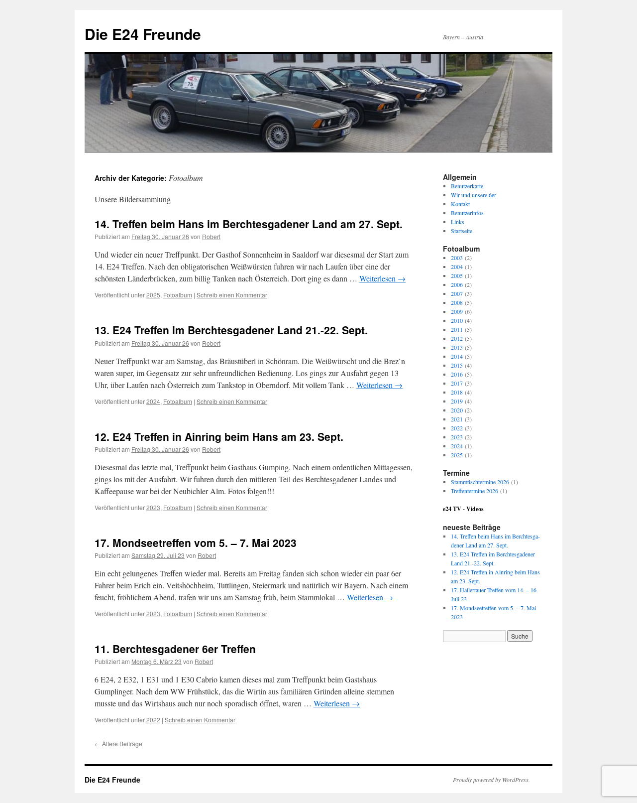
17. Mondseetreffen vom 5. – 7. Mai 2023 (196, 542)
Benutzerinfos (467, 213)
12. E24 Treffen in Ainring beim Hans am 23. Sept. (219, 436)
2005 (457, 275)
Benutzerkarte (467, 186)
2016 (457, 374)
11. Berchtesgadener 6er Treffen (175, 648)
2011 (457, 329)
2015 (457, 365)
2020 (457, 410)
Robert (211, 236)
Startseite (461, 231)
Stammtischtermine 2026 (480, 482)
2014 (457, 356)
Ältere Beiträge (118, 743)
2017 (457, 383)
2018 (457, 392)
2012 (457, 338)
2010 (457, 320)
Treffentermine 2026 (474, 491)
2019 (457, 401)
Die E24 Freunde (143, 33)
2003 (457, 258)
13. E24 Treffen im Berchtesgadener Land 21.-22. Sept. (231, 329)
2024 (153, 401)
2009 (457, 311)
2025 (153, 294)
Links (457, 222)
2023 (153, 507)
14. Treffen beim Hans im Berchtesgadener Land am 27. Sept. (249, 223)
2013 (457, 347)
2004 (457, 266)
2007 (457, 293)
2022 (153, 719)
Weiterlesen (382, 278)
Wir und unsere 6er (473, 195)
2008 (457, 302)
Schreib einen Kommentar (232, 294)
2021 (457, 419)
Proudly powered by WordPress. (491, 780)
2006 (457, 284)
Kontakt (460, 204)
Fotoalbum (177, 294)
